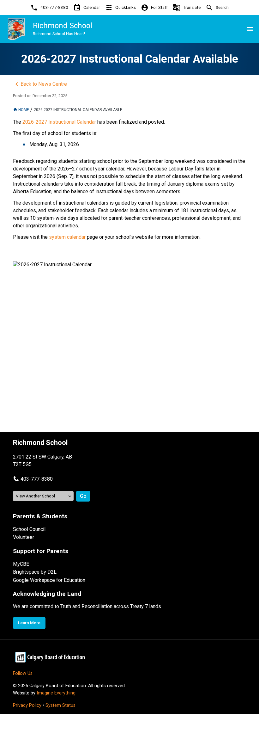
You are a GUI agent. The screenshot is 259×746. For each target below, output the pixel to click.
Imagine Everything (56, 693)
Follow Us (23, 673)
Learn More (29, 622)
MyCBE (21, 564)
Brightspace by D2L (35, 572)
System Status (60, 705)
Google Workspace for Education (49, 580)
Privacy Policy (27, 705)
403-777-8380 (37, 479)
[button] (33, 479)
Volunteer (23, 537)
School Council (29, 529)
